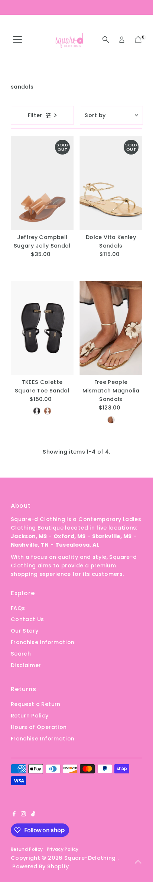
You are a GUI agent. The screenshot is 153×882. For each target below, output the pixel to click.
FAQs (18, 608)
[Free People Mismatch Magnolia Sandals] (110, 328)
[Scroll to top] (138, 861)
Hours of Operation (39, 727)
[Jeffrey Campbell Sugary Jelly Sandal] (42, 183)
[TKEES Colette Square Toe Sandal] (42, 328)
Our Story (24, 630)
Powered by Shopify (40, 866)
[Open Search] (105, 39)
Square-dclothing (90, 858)
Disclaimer (26, 665)
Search (21, 653)
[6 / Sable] (36, 411)
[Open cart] (138, 39)
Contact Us (27, 619)
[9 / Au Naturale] (47, 411)
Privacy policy (63, 849)
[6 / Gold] (111, 420)
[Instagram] (23, 814)
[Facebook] (14, 814)
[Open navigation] (17, 39)
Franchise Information (43, 642)
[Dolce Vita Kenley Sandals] (110, 183)
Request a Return (36, 704)
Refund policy (27, 849)
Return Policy (30, 715)
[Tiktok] (33, 814)
